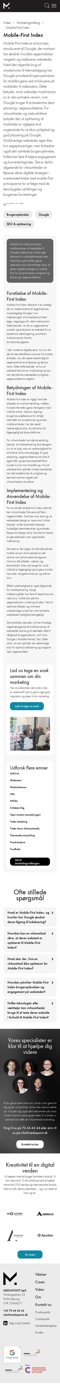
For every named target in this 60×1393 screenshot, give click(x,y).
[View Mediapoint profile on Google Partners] (12, 1353)
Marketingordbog (28, 22)
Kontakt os (43, 1304)
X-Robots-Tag (17, 808)
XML (12, 794)
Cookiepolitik (42, 1319)
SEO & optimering (19, 224)
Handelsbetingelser (46, 1326)
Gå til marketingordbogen (27, 861)
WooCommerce (18, 787)
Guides (39, 1332)
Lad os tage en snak (27, 706)
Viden (7, 22)
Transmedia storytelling (22, 835)
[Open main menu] (54, 5)
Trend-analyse (17, 842)
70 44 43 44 (31, 1128)
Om (38, 1297)
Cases (40, 1282)
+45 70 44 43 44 (13, 1310)
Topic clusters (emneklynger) (25, 814)
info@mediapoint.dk (34, 1132)
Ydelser (40, 1274)
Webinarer (16, 780)
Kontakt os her (30, 1144)
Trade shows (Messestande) (25, 828)
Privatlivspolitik (42, 1312)
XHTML (14, 801)
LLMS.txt (14, 773)
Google (44, 214)
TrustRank (15, 849)
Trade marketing (18, 821)
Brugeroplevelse (18, 214)
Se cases (30, 1254)
